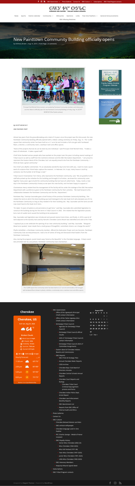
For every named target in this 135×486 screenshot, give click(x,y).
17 (91, 325)
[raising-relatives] (110, 95)
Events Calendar (34, 16)
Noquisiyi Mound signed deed (66, 466)
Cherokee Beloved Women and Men (68, 422)
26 (96, 329)
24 (91, 329)
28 (102, 329)
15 (104, 322)
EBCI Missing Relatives (68, 19)
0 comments (52, 44)
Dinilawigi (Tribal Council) (65, 324)
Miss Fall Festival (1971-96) (68, 449)
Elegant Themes (28, 483)
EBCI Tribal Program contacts (113, 2)
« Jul (90, 335)
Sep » (95, 335)
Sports (23, 16)
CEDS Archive (63, 364)
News (16, 16)
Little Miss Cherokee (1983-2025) (70, 459)
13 (99, 322)
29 (104, 329)
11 (93, 322)
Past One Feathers (89, 16)
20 (99, 325)
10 (91, 322)
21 (102, 325)
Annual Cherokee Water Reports (70, 361)
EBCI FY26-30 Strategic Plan (68, 358)
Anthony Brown (21, 44)
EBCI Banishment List (66, 404)
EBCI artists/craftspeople (64, 425)
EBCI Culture (86, 2)
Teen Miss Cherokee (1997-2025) (70, 453)
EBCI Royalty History (63, 440)
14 (102, 322)
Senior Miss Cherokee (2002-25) (70, 443)
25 (93, 329)
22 (104, 325)
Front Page (42, 44)
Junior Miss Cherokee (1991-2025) (71, 456)
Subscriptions (98, 2)
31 (91, 332)
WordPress (48, 483)
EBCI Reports (60, 355)
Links (78, 16)
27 (99, 329)
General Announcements (109, 16)
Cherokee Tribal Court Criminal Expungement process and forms (70, 386)
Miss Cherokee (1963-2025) (68, 446)
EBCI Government (52, 2)
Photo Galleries (66, 2)
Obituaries (60, 16)
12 (96, 322)
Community (47, 16)
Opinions (70, 16)
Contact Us (76, 2)
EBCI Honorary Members (64, 462)
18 (93, 325)
